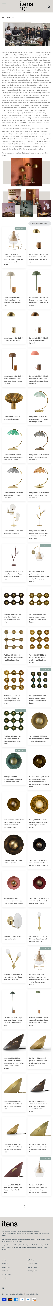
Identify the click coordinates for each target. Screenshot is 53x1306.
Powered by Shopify (32, 1294)
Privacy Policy (32, 1267)
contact (4, 1278)
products (5, 1271)
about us (5, 1263)
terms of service (33, 1263)
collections (5, 1267)
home (4, 1260)
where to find (6, 1274)
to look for (31, 1260)
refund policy (32, 1271)
